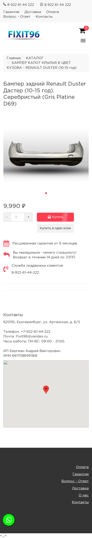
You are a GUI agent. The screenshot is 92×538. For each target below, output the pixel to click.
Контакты (44, 16)
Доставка (33, 12)
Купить (57, 217)
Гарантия (11, 12)
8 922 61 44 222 (20, 4)
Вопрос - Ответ (17, 16)
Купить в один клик (55, 228)
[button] (46, 193)
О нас (84, 495)
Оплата (52, 12)
